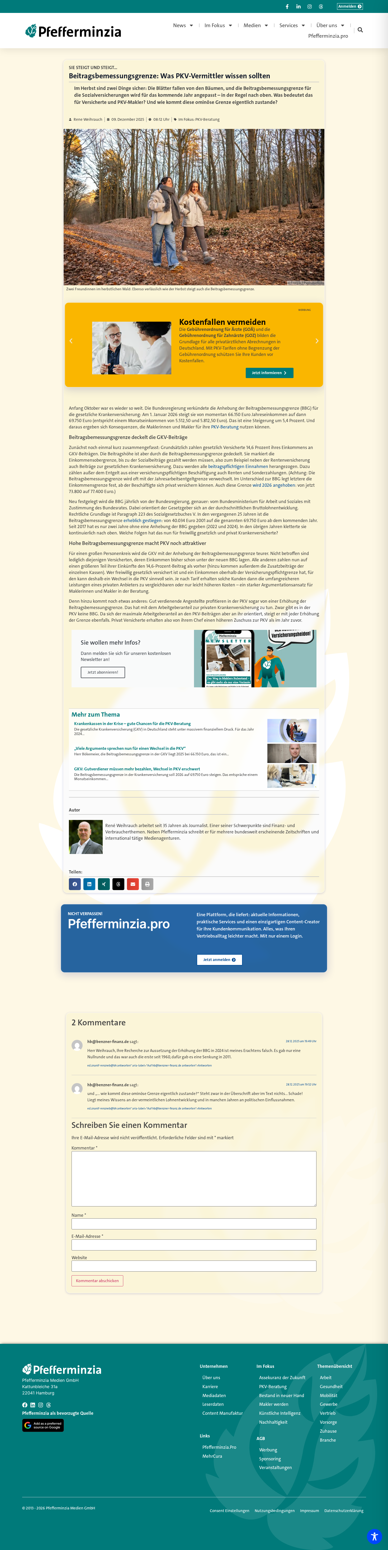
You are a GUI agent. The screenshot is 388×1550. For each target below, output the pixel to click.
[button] (71, 340)
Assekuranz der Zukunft (282, 1377)
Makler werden (273, 1404)
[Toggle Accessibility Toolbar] (374, 1536)
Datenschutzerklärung (343, 1510)
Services (289, 25)
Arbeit (326, 1377)
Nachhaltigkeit (273, 1422)
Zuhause (328, 1431)
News (179, 25)
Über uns (326, 25)
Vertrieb (327, 1413)
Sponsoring (270, 1459)
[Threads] (48, 1405)
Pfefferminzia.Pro (219, 1447)
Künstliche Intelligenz (280, 1413)
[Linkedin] (32, 1405)
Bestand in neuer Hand (281, 1395)
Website (79, 1258)
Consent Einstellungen (229, 1510)
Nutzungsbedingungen (275, 1510)
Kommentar (84, 1148)
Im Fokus (215, 25)
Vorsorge (328, 1422)
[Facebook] (24, 1405)
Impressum (309, 1510)
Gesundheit (331, 1386)
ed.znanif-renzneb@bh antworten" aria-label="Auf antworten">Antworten (149, 1066)
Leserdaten (213, 1404)
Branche (328, 1440)
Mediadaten (214, 1395)
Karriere (210, 1386)
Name (79, 1215)
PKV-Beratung (225, 427)
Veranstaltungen (275, 1467)
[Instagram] (40, 1405)
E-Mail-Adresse (87, 1236)
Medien (252, 25)
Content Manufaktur (222, 1413)
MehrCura (212, 1456)
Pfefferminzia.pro (328, 35)
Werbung (268, 1450)
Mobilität (328, 1395)
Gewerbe (329, 1404)
